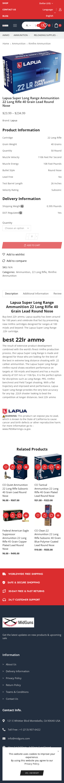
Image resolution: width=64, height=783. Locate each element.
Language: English (48, 12)
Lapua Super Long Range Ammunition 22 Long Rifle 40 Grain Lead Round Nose (32, 307)
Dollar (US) (45, 3)
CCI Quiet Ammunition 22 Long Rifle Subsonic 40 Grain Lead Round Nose (15, 490)
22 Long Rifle (39, 272)
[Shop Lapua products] (14, 411)
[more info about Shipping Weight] (22, 206)
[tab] (11, 293)
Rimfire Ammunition (40, 43)
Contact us (9, 9)
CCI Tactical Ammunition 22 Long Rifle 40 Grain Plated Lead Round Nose (46, 490)
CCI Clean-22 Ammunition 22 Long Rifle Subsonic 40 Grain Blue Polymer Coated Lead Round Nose (47, 538)
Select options (13, 467)
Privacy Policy (31, 763)
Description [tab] (11, 293)
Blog (5, 15)
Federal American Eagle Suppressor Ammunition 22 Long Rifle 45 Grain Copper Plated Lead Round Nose (15, 539)
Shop (5, 3)
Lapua (14, 120)
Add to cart (33, 245)
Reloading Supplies (45, 35)
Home (6, 43)
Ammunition (21, 35)
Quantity (7, 222)
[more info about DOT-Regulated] (20, 212)
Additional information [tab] (36, 293)
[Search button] (42, 25)
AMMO (5, 35)
